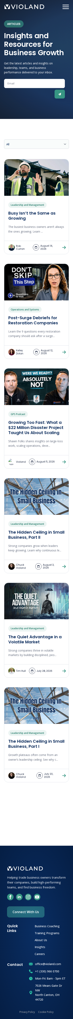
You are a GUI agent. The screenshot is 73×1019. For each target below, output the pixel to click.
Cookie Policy (46, 1012)
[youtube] (37, 897)
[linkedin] (19, 897)
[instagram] (28, 897)
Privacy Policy (27, 1012)
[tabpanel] (36, 471)
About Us (41, 940)
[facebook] (10, 897)
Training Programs (47, 933)
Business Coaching (47, 926)
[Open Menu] (65, 6)
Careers (40, 953)
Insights (40, 946)
